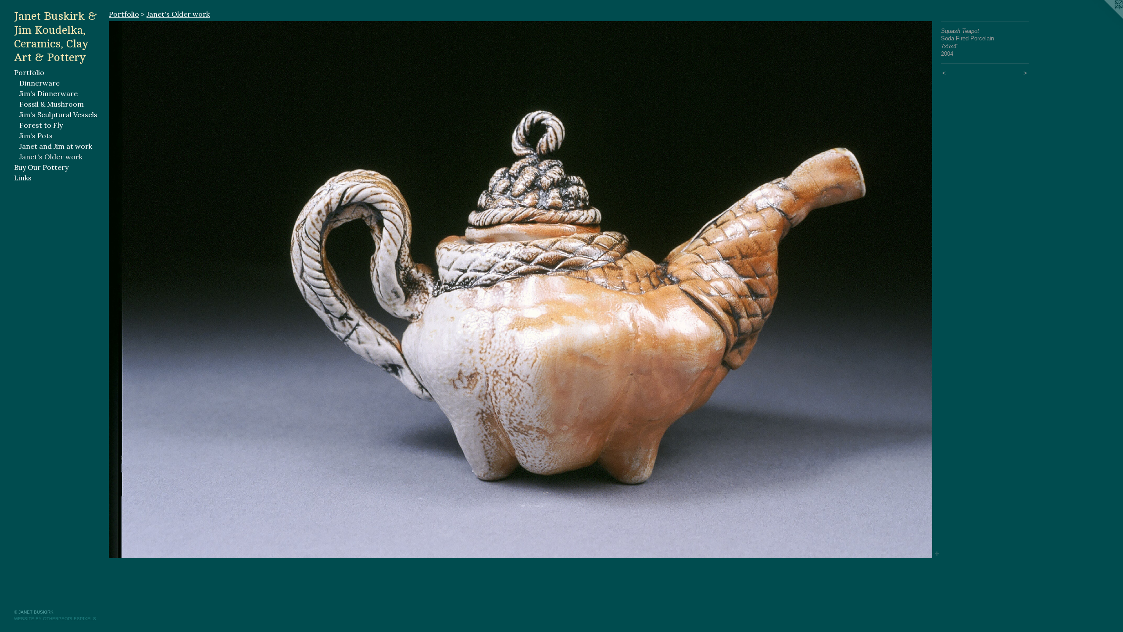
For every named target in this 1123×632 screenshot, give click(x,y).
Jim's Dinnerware (48, 93)
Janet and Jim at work (55, 146)
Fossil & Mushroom (51, 104)
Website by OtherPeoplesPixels (55, 618)
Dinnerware (39, 83)
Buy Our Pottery (41, 167)
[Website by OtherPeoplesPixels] (1105, 17)
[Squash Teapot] (520, 289)
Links (23, 177)
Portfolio (29, 72)
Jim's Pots (36, 135)
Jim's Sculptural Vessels (58, 114)
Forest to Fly (41, 125)
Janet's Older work (50, 156)
